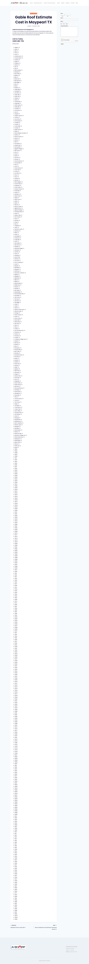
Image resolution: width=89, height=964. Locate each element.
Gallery (63, 3)
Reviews (68, 3)
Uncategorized (33, 13)
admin (30, 26)
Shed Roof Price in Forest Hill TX (18, 926)
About (58, 3)
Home (31, 3)
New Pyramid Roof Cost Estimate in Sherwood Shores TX (46, 927)
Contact (73, 3)
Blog (77, 3)
